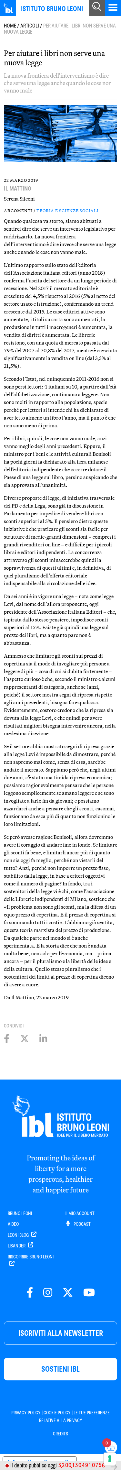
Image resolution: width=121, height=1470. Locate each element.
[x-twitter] (68, 1293)
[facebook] (29, 1293)
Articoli (29, 25)
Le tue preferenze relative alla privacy (74, 1417)
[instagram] (47, 1293)
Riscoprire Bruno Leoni (31, 1257)
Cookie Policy (57, 1413)
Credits (60, 1434)
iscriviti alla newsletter (60, 1333)
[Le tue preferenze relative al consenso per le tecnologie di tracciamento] (110, 1459)
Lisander (17, 1246)
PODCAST (82, 1224)
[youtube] (89, 1293)
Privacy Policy (26, 1413)
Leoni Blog (19, 1235)
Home (10, 25)
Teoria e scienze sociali (67, 210)
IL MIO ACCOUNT (80, 1213)
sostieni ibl (60, 1369)
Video (13, 1224)
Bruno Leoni (20, 1213)
